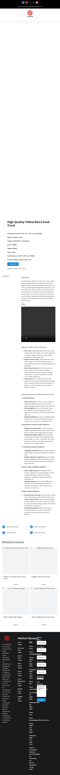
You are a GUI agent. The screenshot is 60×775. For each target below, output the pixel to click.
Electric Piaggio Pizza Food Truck (43, 617)
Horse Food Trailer (20, 673)
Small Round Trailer (20, 666)
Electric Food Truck (25, 259)
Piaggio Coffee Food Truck (41, 577)
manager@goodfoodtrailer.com (35, 6)
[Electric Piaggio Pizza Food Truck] (44, 601)
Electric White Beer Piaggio (13, 617)
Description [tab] (5, 276)
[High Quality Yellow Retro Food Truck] (30, 122)
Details (16, 584)
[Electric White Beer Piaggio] (16, 601)
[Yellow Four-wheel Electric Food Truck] (16, 560)
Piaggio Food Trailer (20, 699)
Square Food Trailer (20, 658)
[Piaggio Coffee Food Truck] (44, 560)
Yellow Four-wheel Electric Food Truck (15, 578)
